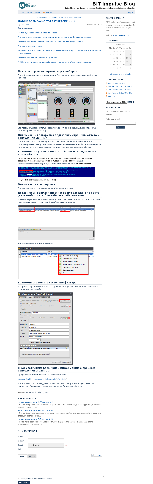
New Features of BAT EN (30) (119, 86)
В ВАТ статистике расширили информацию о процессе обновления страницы (54, 62)
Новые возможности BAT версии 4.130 (36, 402)
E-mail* (21, 440)
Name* (21, 436)
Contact (38, 12)
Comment (22, 456)
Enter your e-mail (113, 119)
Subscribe (49, 12)
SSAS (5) (111, 96)
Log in (130, 12)
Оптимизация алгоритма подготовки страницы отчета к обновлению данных (54, 37)
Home (22, 12)
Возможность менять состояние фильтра (37, 57)
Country (21, 445)
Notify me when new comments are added (37, 478)
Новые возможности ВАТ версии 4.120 (46, 21)
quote (99, 455)
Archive (30, 12)
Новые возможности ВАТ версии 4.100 (35, 410)
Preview (32, 456)
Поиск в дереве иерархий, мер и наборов (37, 32)
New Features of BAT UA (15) (120, 93)
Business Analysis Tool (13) (118, 83)
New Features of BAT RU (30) (119, 89)
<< (112, 44)
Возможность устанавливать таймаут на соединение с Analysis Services (50, 41)
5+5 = (20, 449)
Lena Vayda (25, 24)
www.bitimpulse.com (121, 35)
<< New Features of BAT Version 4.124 (48, 17)
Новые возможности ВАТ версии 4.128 (35, 419)
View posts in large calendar (120, 74)
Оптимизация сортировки (30, 46)
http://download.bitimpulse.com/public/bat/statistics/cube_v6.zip (42, 379)
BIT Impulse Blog (114, 3)
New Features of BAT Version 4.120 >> (72, 17)
